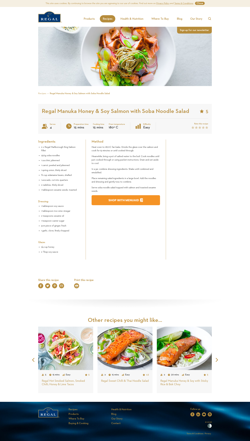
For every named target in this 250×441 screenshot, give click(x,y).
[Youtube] (204, 415)
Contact (116, 423)
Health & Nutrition (131, 18)
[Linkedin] (198, 415)
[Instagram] (210, 415)
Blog (179, 18)
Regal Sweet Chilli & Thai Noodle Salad (125, 380)
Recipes (107, 18)
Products (89, 18)
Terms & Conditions (183, 3)
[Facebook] (40, 286)
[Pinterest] (54, 286)
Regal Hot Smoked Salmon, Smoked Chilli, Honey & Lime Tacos (63, 382)
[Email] (61, 286)
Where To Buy (160, 18)
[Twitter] (47, 286)
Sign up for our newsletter (194, 30)
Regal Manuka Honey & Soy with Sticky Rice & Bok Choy (184, 382)
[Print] (76, 286)
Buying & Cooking (78, 423)
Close (200, 3)
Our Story (196, 18)
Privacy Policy (162, 3)
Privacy (208, 434)
